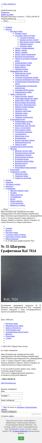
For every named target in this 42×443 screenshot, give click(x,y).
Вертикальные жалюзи (24, 157)
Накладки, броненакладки (25, 105)
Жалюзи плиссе (21, 163)
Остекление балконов (23, 132)
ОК (21, 438)
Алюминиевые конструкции (21, 147)
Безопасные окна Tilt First (25, 126)
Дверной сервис (21, 174)
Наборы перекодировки (24, 107)
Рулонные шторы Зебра (24, 161)
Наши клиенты (16, 201)
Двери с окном (21, 50)
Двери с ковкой (21, 52)
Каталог (9, 29)
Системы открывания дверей (26, 77)
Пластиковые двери (23, 65)
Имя (2, 391)
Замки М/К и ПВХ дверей (25, 100)
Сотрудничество (16, 203)
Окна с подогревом (22, 128)
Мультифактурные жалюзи (25, 167)
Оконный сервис (21, 176)
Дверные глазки (21, 113)
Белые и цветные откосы (25, 140)
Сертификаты (15, 197)
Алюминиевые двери (23, 63)
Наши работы (20, 67)
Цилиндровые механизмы (25, 103)
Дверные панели (26, 44)
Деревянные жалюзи (23, 155)
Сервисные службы (18, 172)
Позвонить (5, 12)
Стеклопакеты (20, 134)
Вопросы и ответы (17, 205)
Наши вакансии (16, 195)
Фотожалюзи (20, 165)
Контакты (9, 186)
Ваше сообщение (7, 400)
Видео (12, 199)
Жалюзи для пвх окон (23, 151)
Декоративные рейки (23, 92)
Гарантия (9, 182)
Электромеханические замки (26, 98)
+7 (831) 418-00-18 (8, 4)
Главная (9, 27)
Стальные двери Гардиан (25, 36)
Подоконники (20, 138)
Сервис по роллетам (23, 178)
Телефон (5, 396)
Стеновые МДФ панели (24, 90)
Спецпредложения (27, 38)
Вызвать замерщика (9, 412)
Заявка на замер (7, 14)
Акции (8, 180)
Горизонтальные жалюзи (25, 153)
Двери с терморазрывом (24, 48)
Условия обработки (20, 431)
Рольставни (14, 170)
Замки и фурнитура (18, 94)
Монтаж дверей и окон (19, 191)
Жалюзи (13, 149)
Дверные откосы (21, 69)
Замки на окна (20, 144)
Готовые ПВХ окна (22, 124)
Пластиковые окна (17, 119)
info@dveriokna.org (8, 383)
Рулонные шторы (22, 159)
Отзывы (13, 193)
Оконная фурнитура (23, 142)
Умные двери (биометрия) (25, 54)
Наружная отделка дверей (30, 42)
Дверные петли (21, 115)
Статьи (8, 338)
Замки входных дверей (24, 96)
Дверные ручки (21, 109)
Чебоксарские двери (23, 73)
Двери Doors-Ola (21, 75)
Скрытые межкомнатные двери (27, 80)
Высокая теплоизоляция (24, 56)
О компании (10, 188)
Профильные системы (24, 121)
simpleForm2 (36, 414)
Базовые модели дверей (29, 40)
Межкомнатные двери (19, 71)
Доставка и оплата (13, 184)
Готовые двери (21, 33)
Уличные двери (26, 46)
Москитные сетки (22, 136)
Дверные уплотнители (24, 117)
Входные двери (16, 31)
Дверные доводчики (23, 111)
